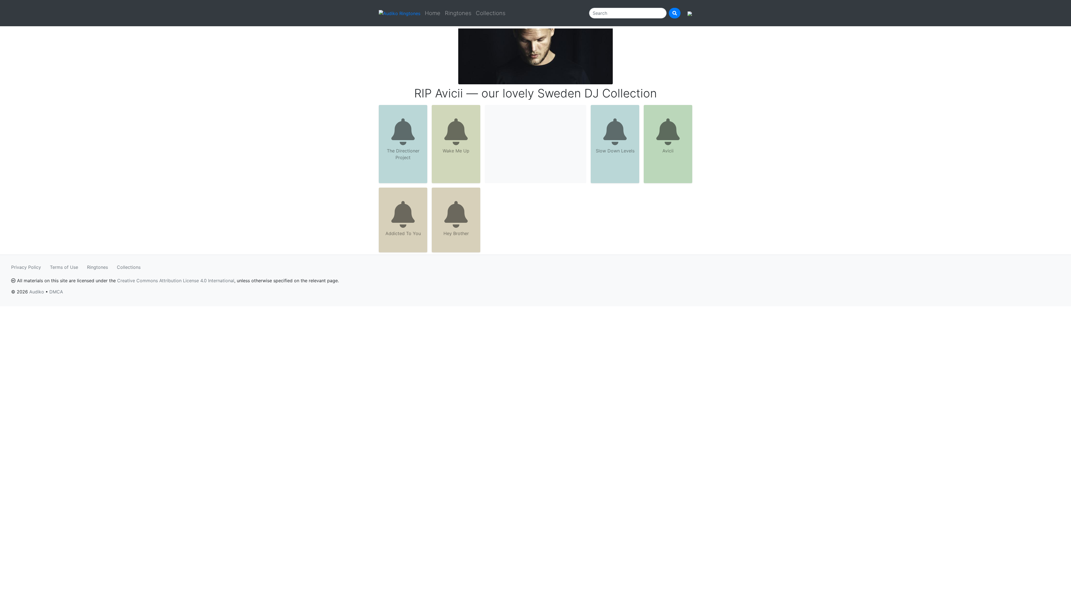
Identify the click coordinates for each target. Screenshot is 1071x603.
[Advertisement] (535, 144)
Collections (490, 13)
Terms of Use (64, 267)
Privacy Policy (26, 267)
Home (432, 13)
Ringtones (458, 13)
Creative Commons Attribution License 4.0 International (175, 280)
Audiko (36, 292)
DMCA (56, 292)
